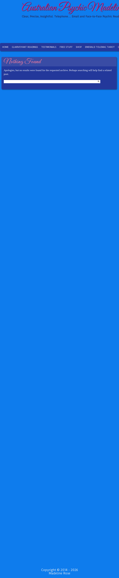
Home (5, 47)
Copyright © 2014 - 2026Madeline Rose (59, 571)
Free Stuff (66, 47)
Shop (79, 47)
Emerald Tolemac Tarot (100, 47)
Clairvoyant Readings (25, 47)
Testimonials (48, 47)
